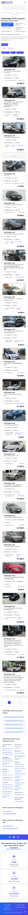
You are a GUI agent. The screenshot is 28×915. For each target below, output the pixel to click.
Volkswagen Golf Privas (7, 752)
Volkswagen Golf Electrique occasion (14, 717)
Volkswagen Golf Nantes (20, 794)
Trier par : (3, 48)
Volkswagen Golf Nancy (7, 786)
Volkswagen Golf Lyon (7, 750)
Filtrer (5, 44)
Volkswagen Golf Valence (7, 754)
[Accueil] (2, 12)
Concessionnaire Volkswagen (9, 813)
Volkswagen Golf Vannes (7, 774)
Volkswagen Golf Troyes (7, 788)
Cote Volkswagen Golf (8, 826)
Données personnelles (21, 907)
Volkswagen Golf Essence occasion (14, 732)
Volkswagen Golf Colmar (7, 784)
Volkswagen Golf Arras (7, 793)
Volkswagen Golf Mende (20, 774)
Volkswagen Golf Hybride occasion (14, 720)
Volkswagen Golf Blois (7, 779)
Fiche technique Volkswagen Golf (10, 828)
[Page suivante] (21, 702)
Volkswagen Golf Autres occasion (14, 724)
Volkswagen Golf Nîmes (20, 783)
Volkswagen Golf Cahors (20, 768)
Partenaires (7, 907)
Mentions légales (20, 905)
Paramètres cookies (7, 909)
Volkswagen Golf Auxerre (7, 761)
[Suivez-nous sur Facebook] (14, 837)
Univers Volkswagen (7, 811)
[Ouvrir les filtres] (25, 912)
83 (18, 702)
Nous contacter (7, 905)
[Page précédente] (6, 702)
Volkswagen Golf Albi (19, 764)
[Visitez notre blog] (10, 837)
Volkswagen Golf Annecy (7, 748)
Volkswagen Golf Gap (19, 801)
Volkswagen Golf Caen (19, 753)
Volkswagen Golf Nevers (7, 766)
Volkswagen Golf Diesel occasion (14, 728)
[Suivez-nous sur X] (18, 837)
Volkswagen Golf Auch (19, 766)
